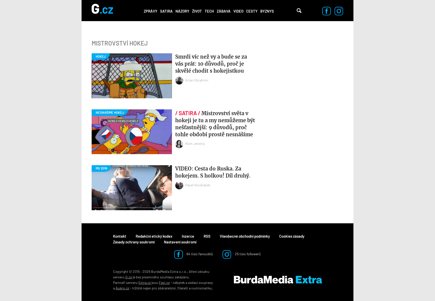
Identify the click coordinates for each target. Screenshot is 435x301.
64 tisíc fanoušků (199, 254)
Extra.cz (144, 282)
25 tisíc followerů (247, 254)
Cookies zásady (291, 236)
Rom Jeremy (195, 143)
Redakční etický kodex (154, 236)
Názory (182, 11)
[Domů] (102, 10)
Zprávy (150, 11)
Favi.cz (164, 282)
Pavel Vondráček (197, 185)
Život (197, 11)
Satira (166, 11)
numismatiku (201, 288)
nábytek (179, 282)
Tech (209, 11)
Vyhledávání (299, 10)
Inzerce (188, 236)
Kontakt (119, 236)
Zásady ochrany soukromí (134, 242)
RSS (207, 236)
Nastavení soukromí (180, 242)
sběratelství (167, 288)
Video (238, 11)
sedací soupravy (200, 282)
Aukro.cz (122, 288)
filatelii (182, 288)
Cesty (252, 11)
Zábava (224, 11)
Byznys (267, 11)
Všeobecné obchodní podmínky (245, 236)
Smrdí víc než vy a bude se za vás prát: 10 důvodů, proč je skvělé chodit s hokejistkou (211, 64)
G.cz (128, 277)
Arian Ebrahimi (196, 80)
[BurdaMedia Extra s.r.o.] (278, 280)
